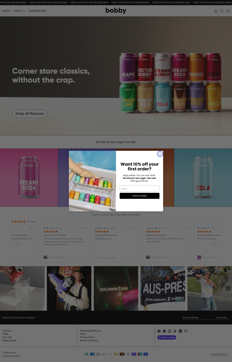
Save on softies (139, 195)
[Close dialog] (160, 154)
